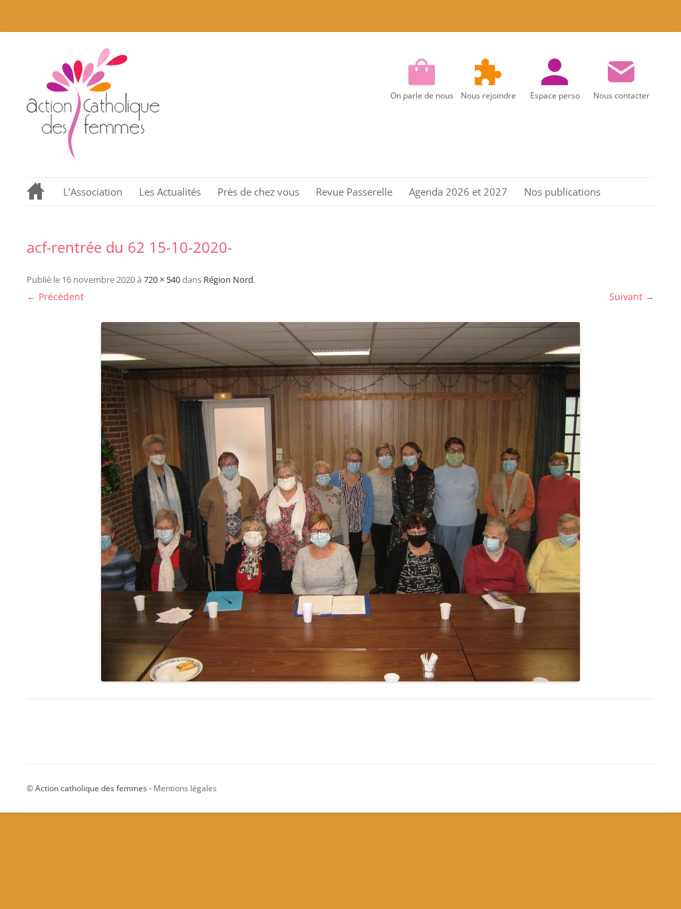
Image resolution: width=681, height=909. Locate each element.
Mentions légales (185, 788)
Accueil (37, 192)
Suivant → (631, 296)
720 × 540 (162, 279)
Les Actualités (170, 191)
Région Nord (228, 279)
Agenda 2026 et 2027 (458, 191)
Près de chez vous (258, 191)
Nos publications (562, 191)
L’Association (92, 191)
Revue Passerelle (354, 191)
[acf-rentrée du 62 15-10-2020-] (340, 501)
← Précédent (55, 296)
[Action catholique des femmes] (93, 156)
